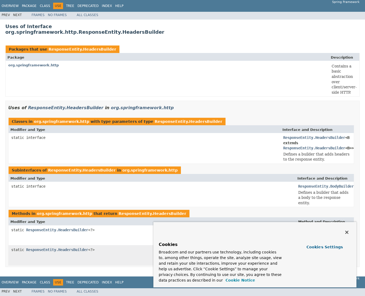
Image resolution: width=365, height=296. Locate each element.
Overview (10, 6)
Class (45, 6)
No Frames (57, 15)
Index (107, 6)
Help (119, 6)
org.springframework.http (33, 65)
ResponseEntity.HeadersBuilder (82, 49)
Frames (38, 15)
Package (29, 6)
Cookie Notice (239, 280)
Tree (70, 6)
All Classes (87, 15)
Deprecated (88, 6)
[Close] (347, 232)
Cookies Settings (324, 247)
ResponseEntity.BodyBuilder (326, 186)
